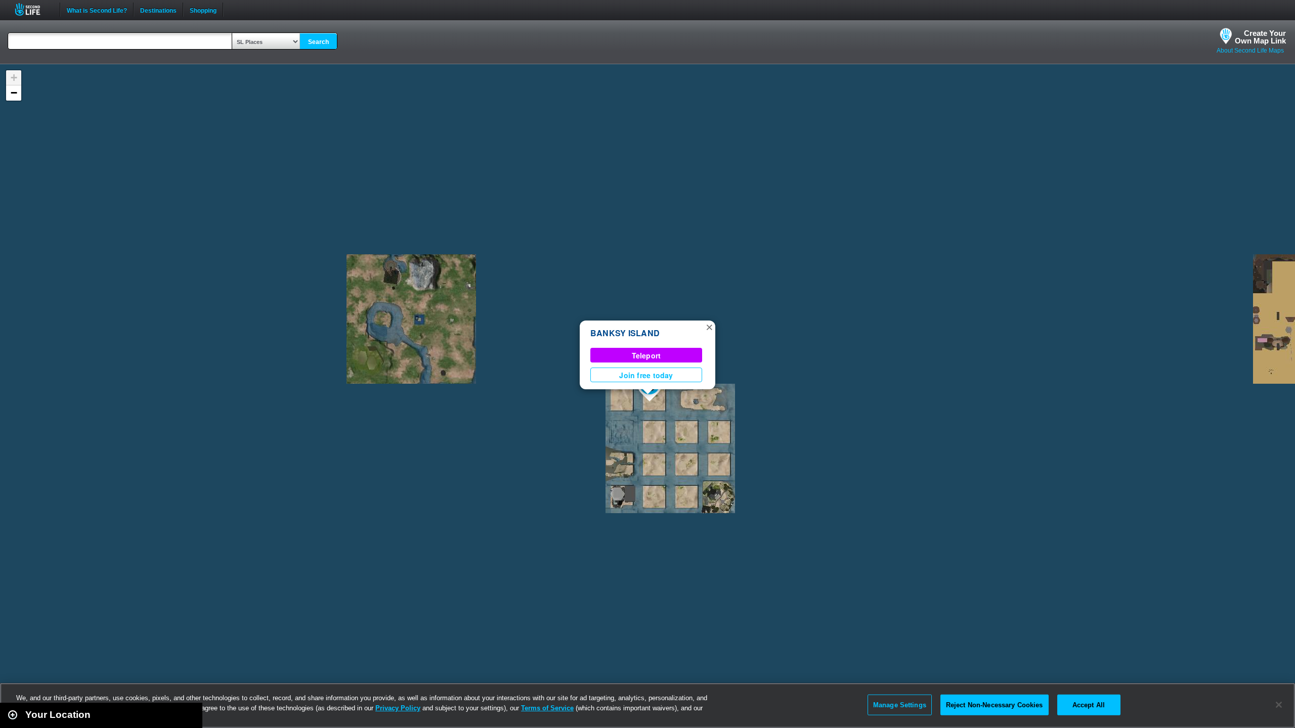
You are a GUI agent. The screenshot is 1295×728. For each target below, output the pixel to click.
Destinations (158, 9)
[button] (709, 327)
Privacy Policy (397, 708)
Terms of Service (547, 708)
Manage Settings (899, 704)
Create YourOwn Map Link (1260, 37)
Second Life (33, 9)
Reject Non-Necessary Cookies (994, 704)
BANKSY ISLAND (625, 333)
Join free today (646, 375)
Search (318, 42)
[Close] (1279, 705)
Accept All (1088, 704)
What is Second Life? (97, 9)
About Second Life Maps (1250, 50)
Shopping (203, 9)
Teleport (646, 355)
